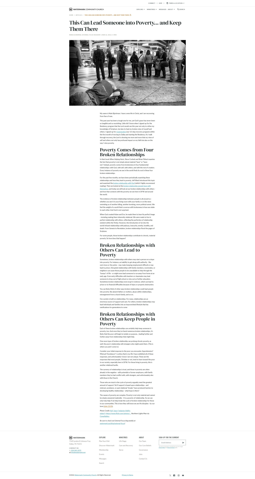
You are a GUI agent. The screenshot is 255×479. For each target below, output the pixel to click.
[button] (152, 9)
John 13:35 (108, 406)
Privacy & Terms (127, 475)
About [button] (170, 9)
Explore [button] (140, 9)
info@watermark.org (78, 452)
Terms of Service (171, 447)
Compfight (104, 416)
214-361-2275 (76, 450)
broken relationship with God (124, 183)
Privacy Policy (162, 447)
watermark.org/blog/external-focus (112, 423)
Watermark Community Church (86, 475)
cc (108, 416)
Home (71, 15)
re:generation (121, 132)
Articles (79, 15)
